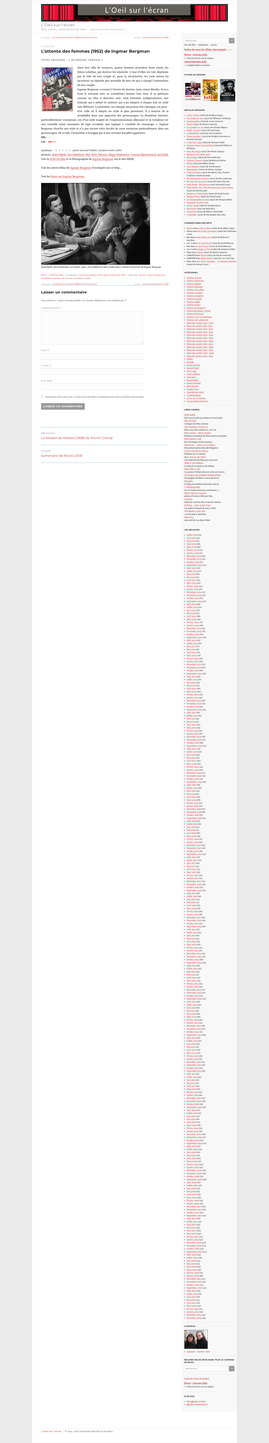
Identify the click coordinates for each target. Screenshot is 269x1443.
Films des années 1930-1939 (200, 332)
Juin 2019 (191, 791)
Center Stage (193, 205)
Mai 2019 (191, 794)
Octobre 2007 (193, 1212)
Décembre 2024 (194, 592)
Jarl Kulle (162, 154)
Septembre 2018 (194, 818)
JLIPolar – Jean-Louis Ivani (197, 505)
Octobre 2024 (193, 598)
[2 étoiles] (59, 150)
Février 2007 (193, 1237)
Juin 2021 (191, 718)
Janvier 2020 (193, 770)
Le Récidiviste (193, 133)
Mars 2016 (191, 908)
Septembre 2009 (194, 1143)
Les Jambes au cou (195, 127)
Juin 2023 (191, 646)
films (43, 275)
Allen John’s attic (192, 469)
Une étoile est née (195, 118)
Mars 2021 (191, 727)
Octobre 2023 (193, 634)
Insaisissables (193, 121)
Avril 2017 (191, 869)
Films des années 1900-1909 (200, 323)
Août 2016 (191, 893)
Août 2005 (191, 1291)
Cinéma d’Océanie (195, 314)
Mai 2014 (191, 974)
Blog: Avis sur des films (195, 457)
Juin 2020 (191, 755)
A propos (191, 1351)
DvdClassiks (189, 415)
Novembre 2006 (194, 1246)
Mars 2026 (192, 547)
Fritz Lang (191, 371)
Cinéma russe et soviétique (199, 317)
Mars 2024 (192, 619)
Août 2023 (191, 640)
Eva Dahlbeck (75, 154)
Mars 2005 (192, 1306)
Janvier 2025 (192, 589)
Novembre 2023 (194, 631)
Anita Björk (59, 154)
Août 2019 (191, 785)
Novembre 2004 (194, 1318)
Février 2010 (192, 1128)
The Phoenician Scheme (198, 178)
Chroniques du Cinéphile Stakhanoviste (202, 475)
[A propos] (210, 1339)
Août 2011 (191, 1074)
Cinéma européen (87, 275)
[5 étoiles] (69, 150)
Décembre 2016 (194, 881)
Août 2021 (191, 712)
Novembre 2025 (194, 559)
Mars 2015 (191, 944)
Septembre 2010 (194, 1107)
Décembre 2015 (194, 917)
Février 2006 (193, 1273)
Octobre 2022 (193, 670)
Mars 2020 (192, 764)
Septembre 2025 (194, 565)
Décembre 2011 (194, 1062)
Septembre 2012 (194, 1035)
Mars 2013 (191, 1017)
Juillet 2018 (192, 824)
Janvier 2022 (192, 697)
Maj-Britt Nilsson (96, 154)
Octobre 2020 (193, 743)
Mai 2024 (191, 613)
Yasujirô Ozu (193, 389)
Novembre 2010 (194, 1101)
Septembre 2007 (194, 1215)
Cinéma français (194, 299)
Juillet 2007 (192, 1221)
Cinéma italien (193, 305)
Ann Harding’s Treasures (196, 427)
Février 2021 (192, 731)
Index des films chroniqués (196, 1378)
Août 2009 (191, 1146)
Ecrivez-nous (203, 1351)
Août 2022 (191, 676)
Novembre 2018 (194, 812)
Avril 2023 (191, 652)
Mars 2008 (192, 1197)
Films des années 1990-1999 (200, 350)
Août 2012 (191, 1038)
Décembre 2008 (194, 1170)
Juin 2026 (191, 538)
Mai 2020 (191, 758)
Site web (46, 381)
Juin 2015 (191, 935)
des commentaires (197, 1404)
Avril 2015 (191, 941)
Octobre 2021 (193, 706)
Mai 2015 (191, 938)
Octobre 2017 (193, 851)
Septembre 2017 (194, 854)
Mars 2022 (191, 691)
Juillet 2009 (192, 1149)
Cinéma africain (194, 278)
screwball (78, 278)
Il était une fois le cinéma (196, 451)
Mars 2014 (191, 981)
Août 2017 (191, 857)
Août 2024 (191, 604)
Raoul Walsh (192, 380)
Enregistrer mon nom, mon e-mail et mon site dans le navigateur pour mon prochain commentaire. (94, 397)
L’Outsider (192, 215)
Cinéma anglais (194, 284)
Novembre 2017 (194, 848)
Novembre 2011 (194, 1065)
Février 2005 (193, 1309)
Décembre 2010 (194, 1098)
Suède (87, 278)
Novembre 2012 (194, 1029)
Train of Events (194, 172)
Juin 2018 (191, 827)
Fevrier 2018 (192, 839)
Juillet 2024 (192, 607)
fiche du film (57, 159)
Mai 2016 (191, 902)
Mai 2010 (191, 1119)
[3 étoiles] (62, 150)
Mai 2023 (191, 649)
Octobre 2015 (193, 923)
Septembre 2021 (194, 709)
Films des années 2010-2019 (200, 356)
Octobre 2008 (193, 1176)
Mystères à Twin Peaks (197, 193)
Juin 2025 (191, 574)
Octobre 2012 (193, 1032)
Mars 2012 (191, 1053)
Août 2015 (191, 929)
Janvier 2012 (192, 1059)
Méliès (190, 359)
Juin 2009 (191, 1152)
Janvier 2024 (193, 625)
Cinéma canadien (195, 293)
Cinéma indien (193, 302)
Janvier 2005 (193, 1312)
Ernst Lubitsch (193, 374)
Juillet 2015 (192, 932)
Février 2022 (192, 694)
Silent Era (188, 517)
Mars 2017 (191, 872)
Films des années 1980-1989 (200, 347)
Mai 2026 (191, 541)
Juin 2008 (191, 1188)
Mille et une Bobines (193, 463)
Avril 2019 (191, 797)
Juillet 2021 (192, 716)
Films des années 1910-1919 (199, 326)
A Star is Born (193, 115)
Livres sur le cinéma (196, 398)
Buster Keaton (193, 365)
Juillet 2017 (192, 860)
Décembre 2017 (194, 845)
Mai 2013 (191, 1011)
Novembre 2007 (194, 1209)
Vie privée (191, 211)
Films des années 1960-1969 (200, 341)
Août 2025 (191, 568)
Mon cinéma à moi (192, 439)
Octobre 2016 (193, 887)
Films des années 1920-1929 (200, 329)
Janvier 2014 (192, 987)
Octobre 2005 (193, 1285)
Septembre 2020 (194, 746)
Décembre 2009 (194, 1134)
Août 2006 (191, 1255)
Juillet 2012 (192, 1041)
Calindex (188, 499)
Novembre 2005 (194, 1282)
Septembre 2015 (194, 926)
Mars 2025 (191, 583)
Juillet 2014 (192, 968)
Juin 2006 (191, 1261)
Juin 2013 (191, 1008)
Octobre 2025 (193, 562)
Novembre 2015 (194, 920)
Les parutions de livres (197, 401)
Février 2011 (192, 1092)
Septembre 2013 (194, 999)
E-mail (46, 365)
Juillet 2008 (192, 1185)
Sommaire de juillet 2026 (198, 154)
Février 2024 (193, 622)
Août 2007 (191, 1218)
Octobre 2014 (193, 959)
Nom (45, 350)
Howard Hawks (194, 383)
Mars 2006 (192, 1270)
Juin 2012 (191, 1044)
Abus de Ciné (190, 421)
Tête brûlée (192, 157)
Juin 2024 (191, 610)
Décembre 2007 (194, 1206)
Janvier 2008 (193, 1203)
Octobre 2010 (193, 1104)
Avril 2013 (191, 1014)
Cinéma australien (195, 290)
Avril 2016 (191, 905)
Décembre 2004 (194, 1315)
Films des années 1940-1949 (200, 335)
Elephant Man (193, 196)
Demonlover (192, 169)
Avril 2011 (191, 1086)
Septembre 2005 (194, 1288)
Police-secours (194, 130)
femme (142, 275)
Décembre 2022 (194, 664)
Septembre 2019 (194, 782)
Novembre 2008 (194, 1173)
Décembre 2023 (194, 628)
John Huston (192, 386)
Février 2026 (193, 550)
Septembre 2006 (194, 1252)
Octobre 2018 (193, 815)
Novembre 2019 (194, 776)
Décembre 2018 (194, 809)
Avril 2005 (191, 1303)
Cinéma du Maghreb (196, 308)
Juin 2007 (191, 1224)
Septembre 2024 (194, 601)
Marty (189, 163)
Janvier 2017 (192, 878)
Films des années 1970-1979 (200, 344)
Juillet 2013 (192, 1005)
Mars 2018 (191, 836)
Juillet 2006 (192, 1257)
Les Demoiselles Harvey (198, 199)
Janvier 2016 (192, 914)
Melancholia (206, 258)
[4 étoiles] (66, 150)
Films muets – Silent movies (197, 433)
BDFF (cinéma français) (195, 493)
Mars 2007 (192, 1233)
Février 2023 (192, 658)
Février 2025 (192, 586)
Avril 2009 (191, 1158)
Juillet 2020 (192, 752)
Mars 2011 (191, 1089)
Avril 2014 (191, 977)
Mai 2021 (191, 722)
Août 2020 (191, 749)
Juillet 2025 (192, 571)
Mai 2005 (191, 1300)
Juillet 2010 (192, 1113)
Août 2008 (191, 1182)
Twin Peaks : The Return (198, 184)
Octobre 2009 (193, 1140)
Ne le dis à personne (207, 231)
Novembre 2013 (194, 992)
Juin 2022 (191, 682)
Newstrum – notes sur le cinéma (199, 445)
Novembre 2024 (194, 595)
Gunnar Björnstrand (143, 154)
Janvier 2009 (193, 1167)
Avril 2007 (191, 1230)
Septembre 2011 (194, 1071)
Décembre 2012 (194, 1026)
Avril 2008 (191, 1194)
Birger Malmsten (119, 154)
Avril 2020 (191, 761)
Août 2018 (191, 821)
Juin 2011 (191, 1080)
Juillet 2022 (192, 679)
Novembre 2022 (194, 667)
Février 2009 (193, 1164)
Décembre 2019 (194, 773)
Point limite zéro (203, 237)
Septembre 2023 (194, 637)
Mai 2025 (191, 577)
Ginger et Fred (204, 249)
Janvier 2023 (192, 661)
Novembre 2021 (194, 703)
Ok (232, 40)
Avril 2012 (191, 1050)
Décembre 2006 (194, 1242)
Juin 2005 (191, 1297)
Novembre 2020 (194, 740)
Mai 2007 (191, 1227)
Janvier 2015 (192, 950)
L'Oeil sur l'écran (58, 25)
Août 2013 (191, 1001)
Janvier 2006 (193, 1276)
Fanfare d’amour (195, 160)
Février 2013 (192, 1020)
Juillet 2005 (192, 1294)
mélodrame (47, 278)
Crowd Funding (194, 395)
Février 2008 (193, 1200)
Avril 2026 (191, 544)
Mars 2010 (191, 1125)
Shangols (188, 481)
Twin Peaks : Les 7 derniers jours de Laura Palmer (210, 187)
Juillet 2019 (192, 788)
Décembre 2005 (194, 1279)
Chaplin (190, 362)
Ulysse (190, 124)
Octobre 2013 (193, 996)
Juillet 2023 (192, 643)
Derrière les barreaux (197, 181)
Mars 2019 (191, 800)
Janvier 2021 (192, 734)
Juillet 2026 (192, 535)
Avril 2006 (191, 1267)
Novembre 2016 (194, 884)
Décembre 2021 (194, 700)
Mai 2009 (191, 1155)
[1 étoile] (56, 150)
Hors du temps (193, 151)
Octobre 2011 (192, 1068)
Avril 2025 (191, 580)
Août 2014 (191, 965)
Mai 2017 (191, 866)
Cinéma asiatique (195, 287)
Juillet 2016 (192, 896)
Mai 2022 (191, 685)
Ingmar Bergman (102, 159)
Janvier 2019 (192, 806)
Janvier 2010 (192, 1131)
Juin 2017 (191, 863)
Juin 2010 (191, 1116)
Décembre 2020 (194, 736)
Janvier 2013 (192, 1023)
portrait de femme (63, 278)
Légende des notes (195, 392)
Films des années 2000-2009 (200, 353)
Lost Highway (193, 166)
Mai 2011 (191, 1083)
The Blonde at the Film (194, 511)
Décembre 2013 (194, 990)
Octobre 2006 (193, 1248)
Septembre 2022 (194, 673)
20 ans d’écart (204, 243)
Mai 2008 (191, 1191)
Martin (190, 228)
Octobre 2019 (193, 779)
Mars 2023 (191, 655)
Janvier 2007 (193, 1239)
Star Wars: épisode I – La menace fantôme (216, 261)
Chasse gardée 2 (194, 136)
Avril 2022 (191, 688)
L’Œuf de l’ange (194, 142)
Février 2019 (192, 803)
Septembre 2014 (194, 962)
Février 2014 (192, 983)
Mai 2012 (191, 1047)
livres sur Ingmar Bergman (67, 176)
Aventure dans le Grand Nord (200, 145)
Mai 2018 (191, 830)
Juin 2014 (191, 971)
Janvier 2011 (192, 1095)
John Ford (191, 377)
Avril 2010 (191, 1122)
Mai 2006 (191, 1264)
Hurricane (191, 208)
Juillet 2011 (192, 1077)
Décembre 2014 (194, 953)
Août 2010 (191, 1110)
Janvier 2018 (192, 842)
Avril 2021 (191, 725)
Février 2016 (192, 911)
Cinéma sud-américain (197, 320)
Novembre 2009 (194, 1137)
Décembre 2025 (194, 556)
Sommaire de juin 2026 (197, 202)
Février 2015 (192, 947)
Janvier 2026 (193, 553)
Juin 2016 (191, 899)
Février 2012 (192, 1056)
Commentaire (51, 308)
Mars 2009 (192, 1161)
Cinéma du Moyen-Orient (199, 311)
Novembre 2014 (194, 956)
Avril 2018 (191, 833)
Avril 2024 (191, 616)
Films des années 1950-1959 (111, 275)
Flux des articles (196, 1401)
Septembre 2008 (194, 1179)
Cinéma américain (195, 281)
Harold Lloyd (193, 368)
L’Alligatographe (192, 487)
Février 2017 (192, 875)
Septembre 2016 (194, 890)
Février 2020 (193, 767)
